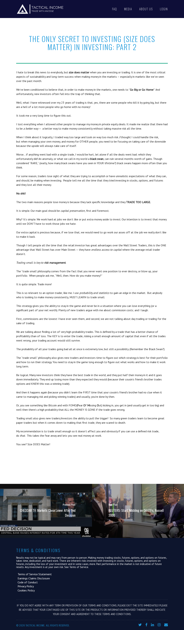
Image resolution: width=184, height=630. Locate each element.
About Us (146, 9)
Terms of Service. (79, 567)
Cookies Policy (25, 590)
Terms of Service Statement (34, 574)
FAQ (114, 9)
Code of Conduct (27, 582)
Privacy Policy (25, 586)
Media (128, 9)
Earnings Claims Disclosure (33, 578)
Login (164, 9)
